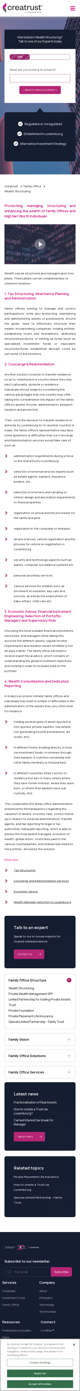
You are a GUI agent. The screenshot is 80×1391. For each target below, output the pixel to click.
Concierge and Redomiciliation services (41, 881)
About (43, 1291)
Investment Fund (13, 1298)
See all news (25, 1136)
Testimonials (47, 1312)
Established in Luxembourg (43, 134)
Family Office (32, 186)
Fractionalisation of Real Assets (35, 1102)
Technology (47, 1305)
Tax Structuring (25, 870)
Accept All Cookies (40, 1384)
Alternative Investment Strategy (43, 144)
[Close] (74, 1345)
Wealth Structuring (17, 191)
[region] (40, 1365)
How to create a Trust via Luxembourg (31, 1187)
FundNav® (47, 1330)
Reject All (40, 1373)
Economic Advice (26, 891)
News (5, 1337)
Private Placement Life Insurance (36, 1177)
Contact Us (25, 954)
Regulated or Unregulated (43, 124)
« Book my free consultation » (40, 90)
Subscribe (61, 1272)
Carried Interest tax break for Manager (34, 1122)
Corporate (8, 1291)
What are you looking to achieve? (33, 70)
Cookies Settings (39, 1362)
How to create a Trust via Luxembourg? (31, 1111)
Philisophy (46, 1298)
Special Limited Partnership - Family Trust (38, 1200)
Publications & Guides (16, 1330)
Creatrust (11, 186)
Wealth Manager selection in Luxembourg (42, 902)
